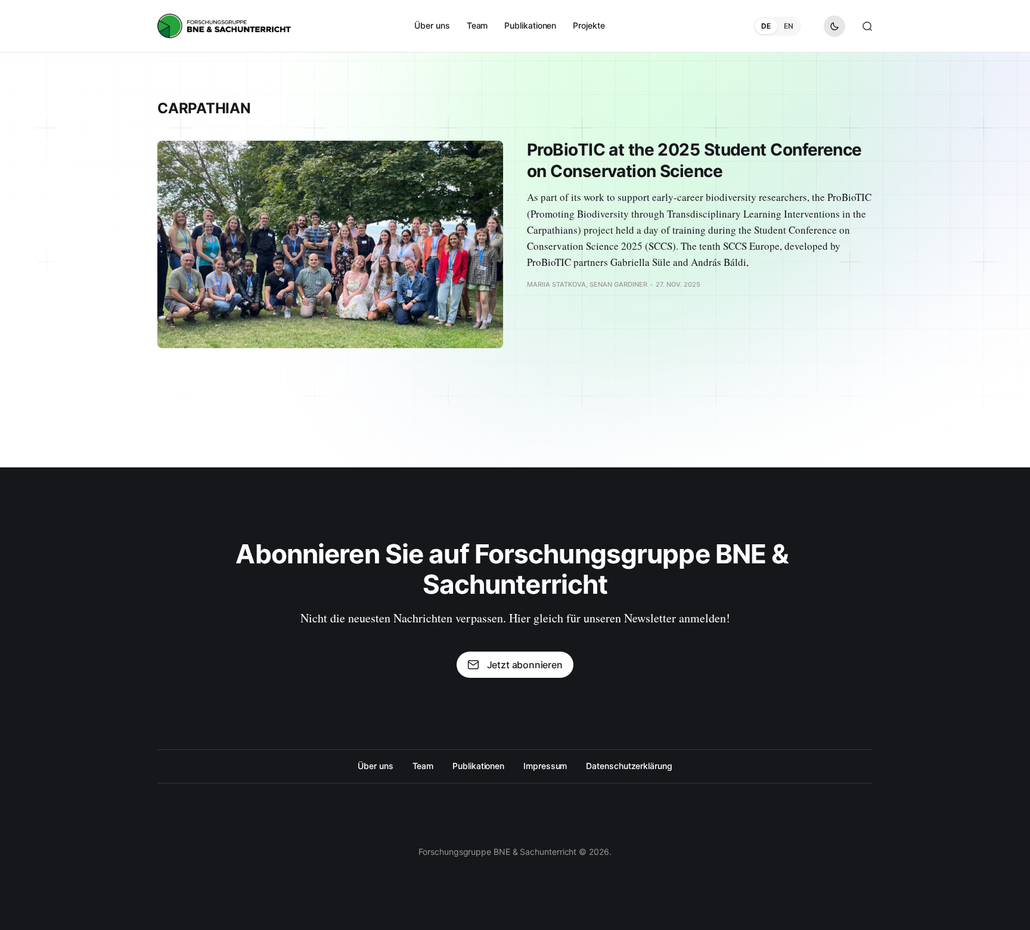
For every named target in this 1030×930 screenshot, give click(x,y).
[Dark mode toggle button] (834, 26)
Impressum (545, 766)
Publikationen (530, 25)
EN (788, 25)
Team (477, 25)
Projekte (588, 25)
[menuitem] (431, 25)
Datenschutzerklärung (629, 766)
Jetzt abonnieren (525, 665)
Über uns (431, 25)
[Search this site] (867, 26)
